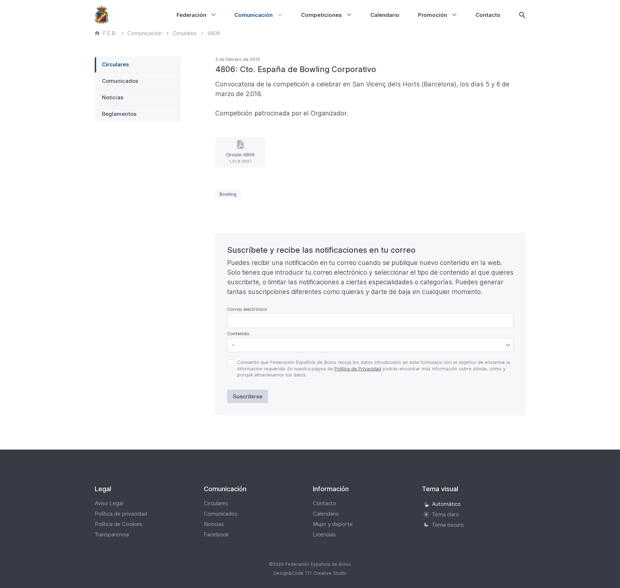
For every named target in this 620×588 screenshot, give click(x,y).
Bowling (228, 194)
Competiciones (321, 14)
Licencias (324, 534)
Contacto (488, 14)
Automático (446, 504)
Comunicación (253, 14)
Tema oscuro (448, 525)
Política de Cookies (118, 524)
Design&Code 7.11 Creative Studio (310, 573)
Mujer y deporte (333, 524)
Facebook (216, 534)
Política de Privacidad (357, 368)
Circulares (115, 64)
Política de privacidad (121, 513)
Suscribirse (247, 396)
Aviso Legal (109, 503)
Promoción (432, 14)
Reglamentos (119, 113)
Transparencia (112, 534)
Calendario (384, 14)
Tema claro (445, 514)
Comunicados (120, 80)
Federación (191, 14)
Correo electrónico (247, 309)
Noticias (112, 97)
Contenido (238, 333)
